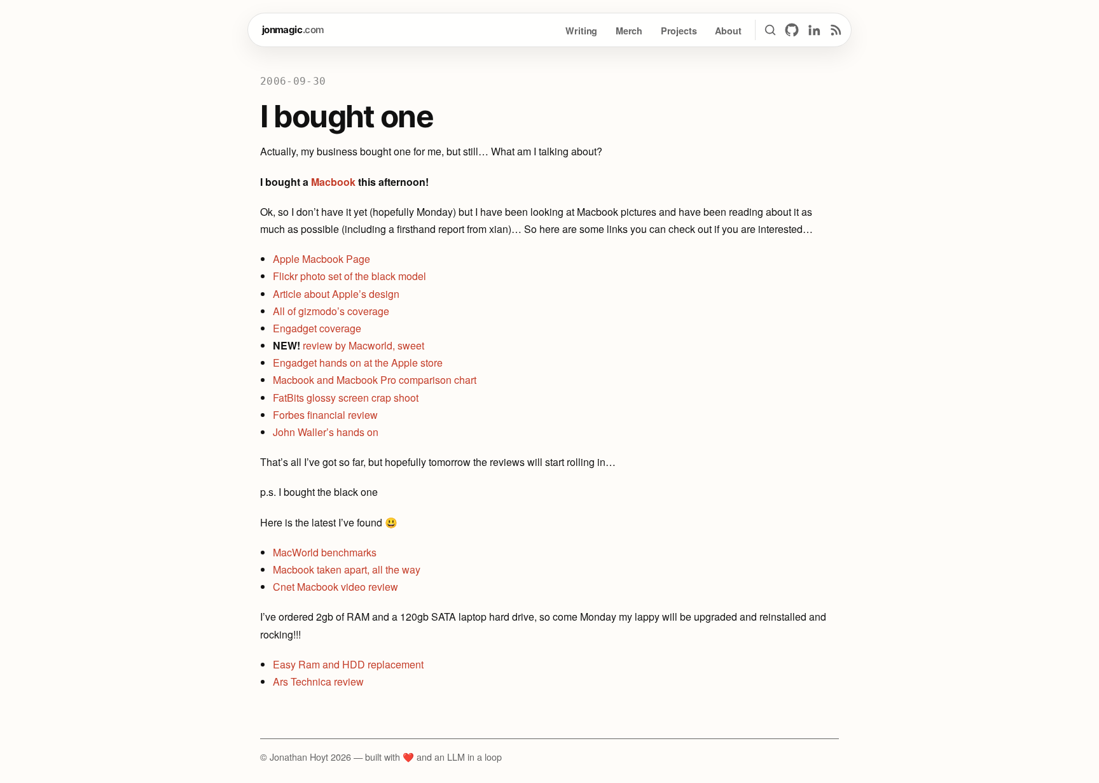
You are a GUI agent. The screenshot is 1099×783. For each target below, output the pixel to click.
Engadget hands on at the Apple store (358, 362)
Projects (679, 30)
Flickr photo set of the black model (349, 276)
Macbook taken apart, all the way (346, 569)
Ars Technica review (318, 681)
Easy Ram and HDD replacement (348, 664)
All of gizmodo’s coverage (331, 311)
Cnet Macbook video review (335, 586)
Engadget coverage (317, 328)
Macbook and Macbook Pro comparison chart (374, 379)
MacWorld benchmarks (325, 552)
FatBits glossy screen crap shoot (345, 397)
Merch (629, 30)
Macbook (333, 181)
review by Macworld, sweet (363, 345)
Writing (581, 30)
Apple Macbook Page (321, 258)
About (728, 30)
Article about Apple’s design (336, 293)
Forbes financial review (325, 414)
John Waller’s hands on (325, 432)
